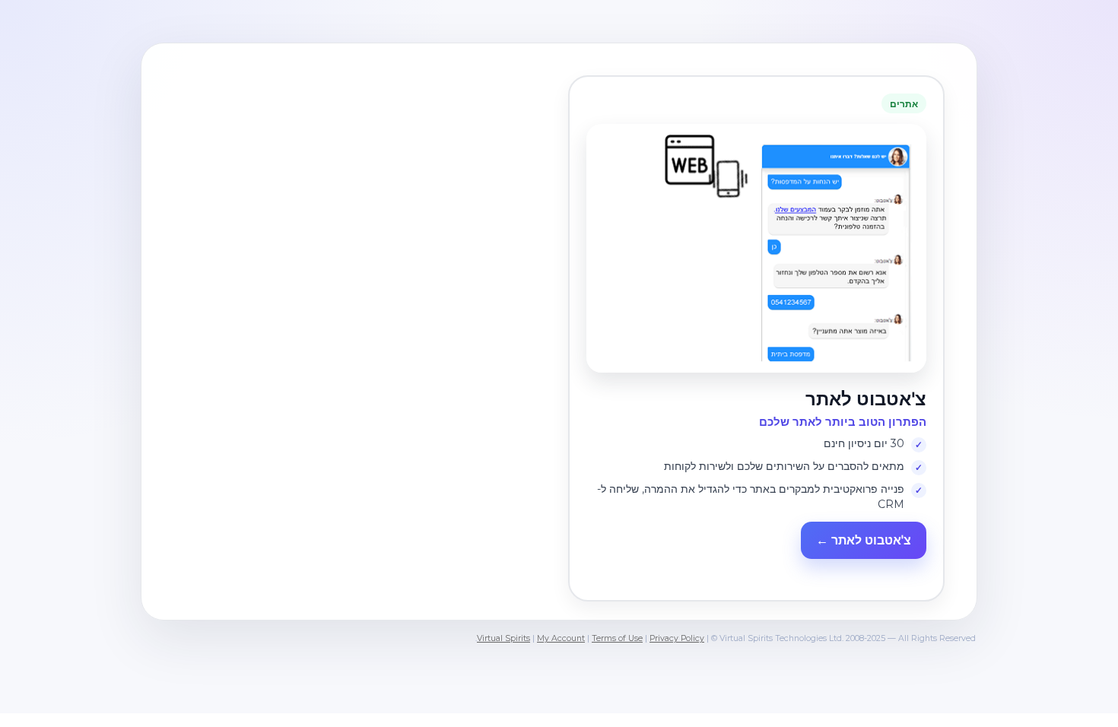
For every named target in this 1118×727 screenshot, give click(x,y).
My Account (561, 638)
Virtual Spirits (503, 638)
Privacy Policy (677, 638)
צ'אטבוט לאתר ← (863, 540)
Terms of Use (617, 638)
